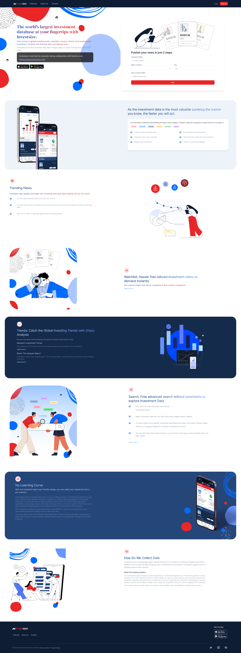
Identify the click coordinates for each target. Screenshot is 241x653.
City (175, 65)
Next (173, 82)
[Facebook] (226, 647)
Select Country (136, 65)
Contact (55, 4)
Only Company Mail (138, 73)
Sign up (224, 4)
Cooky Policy (55, 648)
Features (33, 4)
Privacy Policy (44, 648)
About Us (44, 4)
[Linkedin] (218, 647)
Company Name (137, 57)
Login (216, 4)
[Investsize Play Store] (37, 66)
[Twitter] (211, 647)
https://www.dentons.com (32, 59)
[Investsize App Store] (23, 66)
